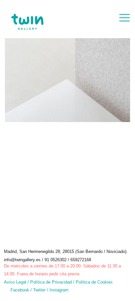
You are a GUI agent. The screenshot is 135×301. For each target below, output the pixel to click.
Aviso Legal (15, 282)
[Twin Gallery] (27, 16)
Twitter (40, 290)
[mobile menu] (124, 18)
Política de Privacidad (51, 282)
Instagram (58, 290)
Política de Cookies (94, 282)
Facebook (19, 290)
